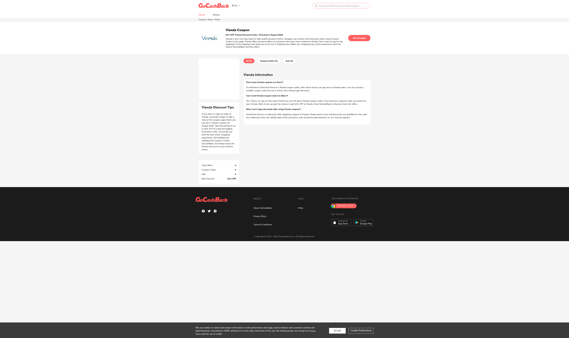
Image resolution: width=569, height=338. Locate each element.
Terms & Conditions (263, 224)
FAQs (300, 207)
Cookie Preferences (360, 330)
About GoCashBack (263, 207)
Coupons (202, 19)
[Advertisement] (219, 78)
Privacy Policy (260, 216)
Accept (337, 330)
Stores (210, 19)
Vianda (217, 19)
